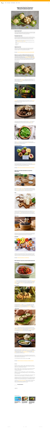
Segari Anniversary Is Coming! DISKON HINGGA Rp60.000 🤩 (18, 402)
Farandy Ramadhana (20, 384)
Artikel (28, 6)
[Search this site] (48, 2)
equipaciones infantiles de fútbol (22, 380)
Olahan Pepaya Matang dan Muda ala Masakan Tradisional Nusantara (24, 402)
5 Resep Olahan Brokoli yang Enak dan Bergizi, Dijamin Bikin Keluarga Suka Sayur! (32, 402)
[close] (49, 0)
